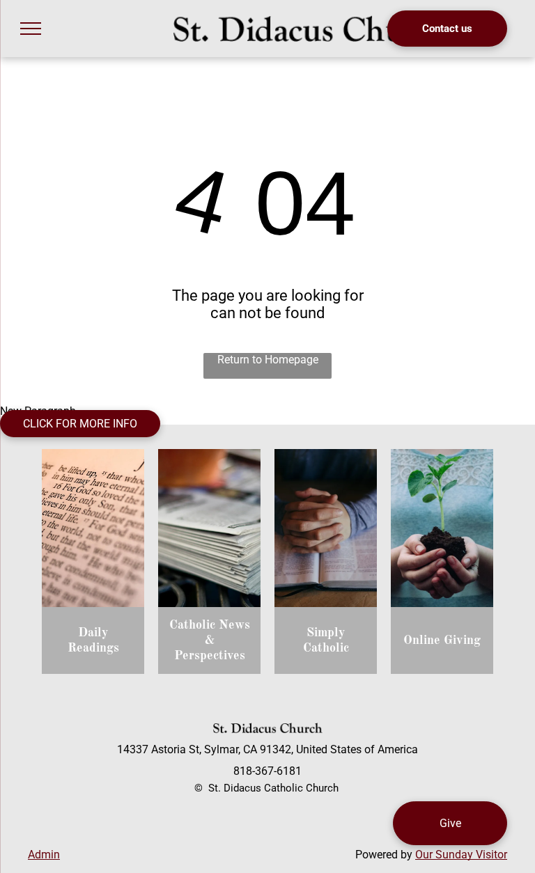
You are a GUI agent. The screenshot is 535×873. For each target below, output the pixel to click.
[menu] (31, 28)
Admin (44, 854)
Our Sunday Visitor (461, 854)
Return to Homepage (267, 359)
